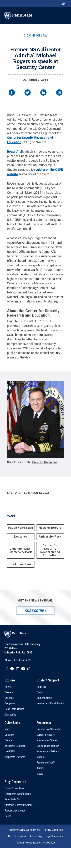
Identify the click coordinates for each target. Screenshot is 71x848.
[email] (59, 92)
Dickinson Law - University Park (20, 550)
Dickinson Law (35, 35)
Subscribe (34, 611)
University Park (50, 536)
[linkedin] (43, 92)
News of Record (50, 527)
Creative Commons (44, 462)
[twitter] (27, 92)
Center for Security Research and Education (50, 550)
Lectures (20, 536)
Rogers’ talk (15, 151)
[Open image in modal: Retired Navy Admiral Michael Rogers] (35, 419)
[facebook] (12, 92)
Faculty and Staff (20, 527)
